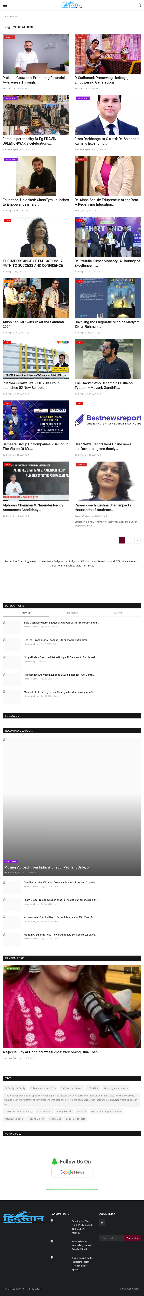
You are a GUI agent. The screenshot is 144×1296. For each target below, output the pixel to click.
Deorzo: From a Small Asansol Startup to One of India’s (55, 640)
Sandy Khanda (64, 1111)
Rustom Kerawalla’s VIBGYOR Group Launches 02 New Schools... (31, 385)
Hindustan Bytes (10, 149)
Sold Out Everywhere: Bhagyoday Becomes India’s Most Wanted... (61, 622)
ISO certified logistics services (106, 1111)
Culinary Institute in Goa (43, 1088)
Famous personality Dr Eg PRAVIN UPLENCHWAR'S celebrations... (29, 141)
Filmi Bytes (87, 565)
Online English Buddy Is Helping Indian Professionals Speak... (82, 1264)
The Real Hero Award (71, 1088)
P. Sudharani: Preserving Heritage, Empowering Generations (101, 80)
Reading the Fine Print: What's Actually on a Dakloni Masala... (82, 1227)
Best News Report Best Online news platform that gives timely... (103, 446)
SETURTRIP (93, 1088)
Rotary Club (55, 1118)
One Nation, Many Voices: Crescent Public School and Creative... (60, 882)
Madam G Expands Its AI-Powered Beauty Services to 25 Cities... (60, 934)
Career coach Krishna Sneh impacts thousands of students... (103, 507)
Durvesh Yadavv (82, 516)
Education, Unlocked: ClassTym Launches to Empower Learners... (36, 202)
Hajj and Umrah (36, 1118)
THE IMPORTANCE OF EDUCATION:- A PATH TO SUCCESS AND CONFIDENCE (33, 263)
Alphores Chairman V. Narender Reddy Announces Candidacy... (33, 507)
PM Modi (81, 1111)
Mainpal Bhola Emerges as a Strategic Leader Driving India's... (59, 692)
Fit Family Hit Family (14, 1088)
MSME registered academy (18, 1111)
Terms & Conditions (128, 1288)
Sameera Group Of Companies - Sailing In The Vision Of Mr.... (35, 446)
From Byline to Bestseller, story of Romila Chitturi (81, 1245)
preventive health (13, 1118)
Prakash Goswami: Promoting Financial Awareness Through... (34, 80)
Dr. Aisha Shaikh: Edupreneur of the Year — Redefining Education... (106, 202)
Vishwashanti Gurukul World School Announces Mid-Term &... (59, 917)
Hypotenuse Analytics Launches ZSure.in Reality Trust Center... (59, 674)
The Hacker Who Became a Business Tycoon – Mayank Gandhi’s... (104, 385)
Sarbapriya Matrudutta (116, 1088)
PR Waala (7, 88)
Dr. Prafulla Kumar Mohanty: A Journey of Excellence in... (107, 263)
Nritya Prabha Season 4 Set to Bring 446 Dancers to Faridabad (59, 657)
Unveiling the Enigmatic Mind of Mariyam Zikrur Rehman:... (107, 324)
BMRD (77, 210)
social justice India (75, 1118)
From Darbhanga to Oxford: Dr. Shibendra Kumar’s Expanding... (107, 141)
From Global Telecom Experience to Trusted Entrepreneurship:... (61, 900)
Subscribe (133, 1238)
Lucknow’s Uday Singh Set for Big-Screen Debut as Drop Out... (51, 1052)
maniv (27, 661)
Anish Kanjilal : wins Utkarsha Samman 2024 (33, 324)
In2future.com (44, 1111)
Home (5, 16)
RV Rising (7, 210)
